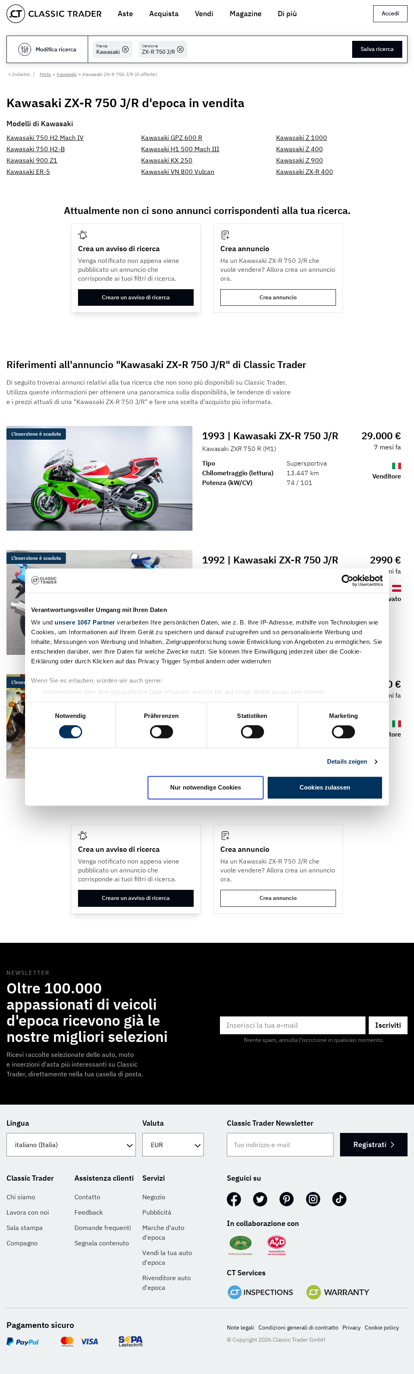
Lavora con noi (27, 1212)
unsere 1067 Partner (85, 622)
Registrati (370, 1144)
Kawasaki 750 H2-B (35, 149)
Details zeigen (347, 761)
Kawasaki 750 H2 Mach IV (45, 137)
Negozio (153, 1197)
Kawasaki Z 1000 (301, 137)
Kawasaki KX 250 (166, 160)
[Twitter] (260, 1199)
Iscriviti (388, 1025)
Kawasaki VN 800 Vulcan (177, 171)
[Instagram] (313, 1199)
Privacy (351, 1327)
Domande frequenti (102, 1228)
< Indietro (19, 74)
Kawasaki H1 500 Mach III (180, 149)
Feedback (88, 1212)
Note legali (240, 1327)
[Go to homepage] (53, 13)
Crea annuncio (278, 297)
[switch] (161, 732)
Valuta (153, 1123)
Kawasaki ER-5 (28, 171)
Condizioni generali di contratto (298, 1327)
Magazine (246, 13)
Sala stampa (24, 1228)
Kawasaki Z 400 (299, 149)
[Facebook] (234, 1199)
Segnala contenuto (101, 1243)
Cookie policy (382, 1327)
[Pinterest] (286, 1199)
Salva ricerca (377, 49)
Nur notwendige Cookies (205, 787)
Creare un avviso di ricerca (136, 297)
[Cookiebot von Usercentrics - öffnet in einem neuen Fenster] (347, 580)
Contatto (87, 1197)
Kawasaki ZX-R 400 (304, 171)
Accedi (390, 13)
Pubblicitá (156, 1212)
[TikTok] (339, 1199)
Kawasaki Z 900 (299, 160)
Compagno (22, 1243)
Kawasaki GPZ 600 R (171, 137)
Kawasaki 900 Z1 (31, 160)
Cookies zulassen (325, 787)
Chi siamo (20, 1197)
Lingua (17, 1123)
